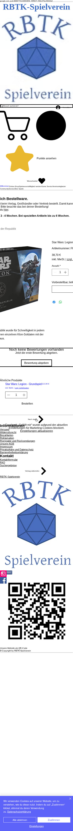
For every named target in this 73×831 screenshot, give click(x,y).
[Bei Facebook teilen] (54, 302)
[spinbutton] (60, 272)
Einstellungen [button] (36, 826)
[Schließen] (68, 801)
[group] (36, 396)
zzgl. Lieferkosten (22, 388)
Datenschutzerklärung (19, 811)
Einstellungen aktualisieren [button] (36, 431)
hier (6, 209)
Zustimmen (54, 820)
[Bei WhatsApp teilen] (60, 302)
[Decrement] (54, 272)
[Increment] (65, 272)
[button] (36, 125)
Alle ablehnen (20, 820)
